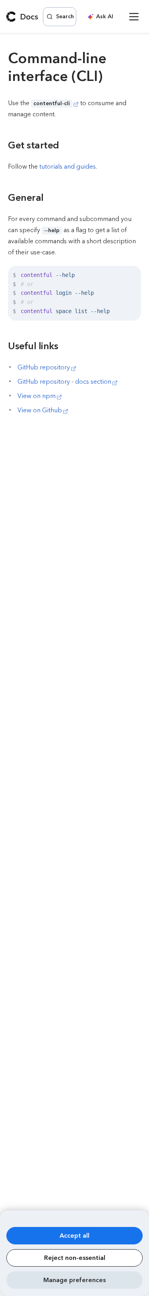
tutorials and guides (67, 166)
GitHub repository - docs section (64, 381)
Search (65, 16)
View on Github (39, 410)
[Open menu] (134, 16)
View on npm (36, 396)
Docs (29, 16)
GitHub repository (43, 367)
